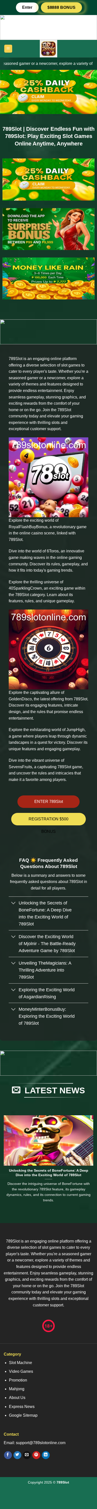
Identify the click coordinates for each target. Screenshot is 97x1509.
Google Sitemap (23, 1415)
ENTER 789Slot (48, 801)
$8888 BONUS (61, 7)
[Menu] (8, 49)
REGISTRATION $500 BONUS (48, 821)
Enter (27, 7)
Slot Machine (20, 1363)
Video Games (21, 1371)
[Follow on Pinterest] (36, 1455)
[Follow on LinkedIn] (45, 1455)
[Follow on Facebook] (8, 1455)
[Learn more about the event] (48, 27)
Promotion (18, 1380)
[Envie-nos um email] (27, 1455)
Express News (22, 1406)
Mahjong (16, 1389)
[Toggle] (13, 903)
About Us (17, 1397)
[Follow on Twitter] (17, 1455)
